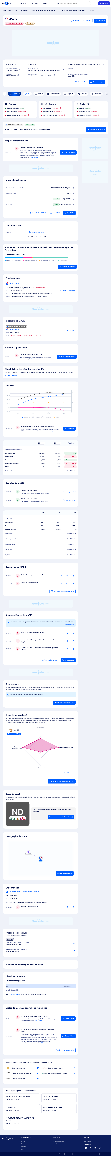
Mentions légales (80, 82)
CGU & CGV (68, 1154)
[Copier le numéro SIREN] (15, 64)
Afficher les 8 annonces (49, 660)
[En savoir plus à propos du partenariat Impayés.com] (74, 1068)
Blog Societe (87, 1141)
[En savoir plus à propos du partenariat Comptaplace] (38, 1079)
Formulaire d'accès (11, 375)
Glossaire (55, 1144)
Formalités (35, 3)
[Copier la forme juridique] (54, 75)
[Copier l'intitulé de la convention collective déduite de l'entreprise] (74, 188)
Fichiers (23, 1144)
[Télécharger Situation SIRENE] (74, 199)
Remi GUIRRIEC (15, 994)
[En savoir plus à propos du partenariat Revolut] (38, 1073)
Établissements (55, 94)
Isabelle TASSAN (41, 902)
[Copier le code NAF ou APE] (63, 69)
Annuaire (23, 1146)
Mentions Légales (105, 1154)
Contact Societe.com (58, 1141)
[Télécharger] (73, 576)
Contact (40, 94)
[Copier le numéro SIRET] (20, 69)
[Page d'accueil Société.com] (6, 3)
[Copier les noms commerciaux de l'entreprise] (74, 193)
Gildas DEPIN (31, 902)
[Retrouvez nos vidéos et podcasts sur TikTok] (100, 1148)
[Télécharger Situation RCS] (74, 204)
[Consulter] (67, 576)
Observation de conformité (17, 326)
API (22, 1149)
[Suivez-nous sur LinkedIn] (86, 1148)
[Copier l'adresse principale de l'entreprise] (103, 64)
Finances (84, 94)
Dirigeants (70, 94)
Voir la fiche (71, 331)
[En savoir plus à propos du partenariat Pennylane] (74, 1073)
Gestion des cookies (78, 1154)
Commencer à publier (69, 624)
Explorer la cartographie (64, 873)
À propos (61, 1154)
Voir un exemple (33, 157)
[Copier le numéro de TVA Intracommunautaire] (18, 75)
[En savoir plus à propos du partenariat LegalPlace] (38, 1068)
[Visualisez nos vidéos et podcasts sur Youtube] (95, 1148)
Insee (69, 76)
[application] (40, 401)
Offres (45, 3)
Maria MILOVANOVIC (19, 902)
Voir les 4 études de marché (65, 1050)
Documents (97, 94)
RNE (73, 76)
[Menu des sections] (4, 94)
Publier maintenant (68, 660)
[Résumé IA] (61, 576)
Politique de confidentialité (92, 1154)
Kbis (28, 94)
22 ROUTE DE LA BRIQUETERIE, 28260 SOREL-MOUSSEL (85, 65)
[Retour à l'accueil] (7, 1138)
